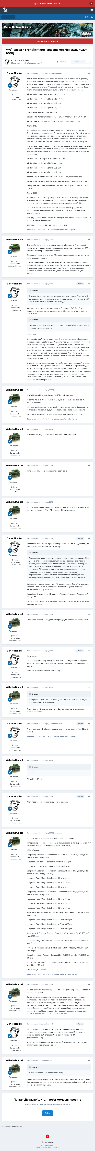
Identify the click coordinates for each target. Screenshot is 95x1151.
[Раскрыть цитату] (30, 291)
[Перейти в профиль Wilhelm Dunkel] (14, 248)
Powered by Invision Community (47, 1147)
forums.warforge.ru (48, 1145)
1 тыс (15, 95)
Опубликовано (40, 73)
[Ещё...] (88, 73)
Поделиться (63, 62)
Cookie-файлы (48, 1142)
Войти (47, 1113)
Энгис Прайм (23, 60)
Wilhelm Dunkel (14, 239)
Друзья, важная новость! (45, 3)
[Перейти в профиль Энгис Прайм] (7, 61)
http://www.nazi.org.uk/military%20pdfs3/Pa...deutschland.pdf (51, 434)
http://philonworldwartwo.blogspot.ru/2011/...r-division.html (50, 395)
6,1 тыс (15, 261)
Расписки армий (35, 63)
